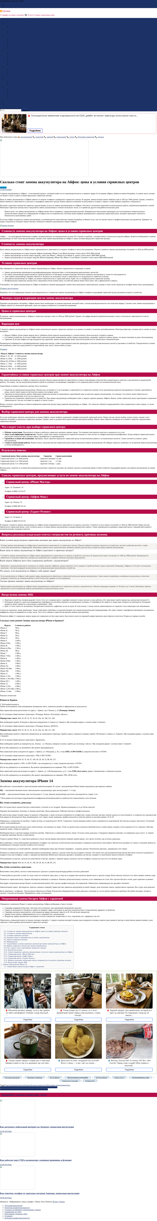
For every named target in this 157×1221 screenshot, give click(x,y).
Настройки (13, 100)
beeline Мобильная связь (18, 21)
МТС (7, 36)
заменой (50, 137)
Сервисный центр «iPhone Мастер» (19, 954)
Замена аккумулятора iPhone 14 (14, 964)
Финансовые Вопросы (18, 56)
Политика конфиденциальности (17, 1208)
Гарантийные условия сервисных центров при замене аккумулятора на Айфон (35, 944)
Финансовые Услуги (17, 46)
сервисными (61, 137)
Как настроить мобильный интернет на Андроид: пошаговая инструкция (37, 1127)
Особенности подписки (18, 69)
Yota (6, 50)
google (11, 81)
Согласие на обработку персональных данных (23, 1210)
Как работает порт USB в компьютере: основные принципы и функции (35, 1160)
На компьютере (15, 91)
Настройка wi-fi (15, 62)
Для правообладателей (13, 1206)
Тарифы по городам (17, 54)
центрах (101, 137)
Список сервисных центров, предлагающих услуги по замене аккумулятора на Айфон (38, 952)
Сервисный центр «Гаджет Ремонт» (19, 958)
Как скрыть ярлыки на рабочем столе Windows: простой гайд (24, 1089)
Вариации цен (11, 942)
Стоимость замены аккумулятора (18, 933)
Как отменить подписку (18, 71)
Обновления (14, 96)
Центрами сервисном (86, 137)
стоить (71, 137)
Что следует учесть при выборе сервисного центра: (25, 948)
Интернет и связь (11, 79)
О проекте (9, 1216)
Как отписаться (11, 67)
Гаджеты (8, 87)
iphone (11, 98)
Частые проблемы (16, 94)
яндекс (11, 83)
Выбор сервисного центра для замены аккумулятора (25, 946)
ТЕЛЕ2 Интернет (16, 27)
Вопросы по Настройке (18, 58)
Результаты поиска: (13, 950)
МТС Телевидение (16, 42)
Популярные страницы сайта (16, 1214)
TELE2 (7, 23)
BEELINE (8, 19)
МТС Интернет (15, 40)
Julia (10, 190)
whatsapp (12, 85)
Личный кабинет (16, 60)
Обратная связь (11, 7)
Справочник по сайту (13, 1212)
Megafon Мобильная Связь (19, 33)
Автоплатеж (14, 48)
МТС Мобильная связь (18, 38)
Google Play (9, 77)
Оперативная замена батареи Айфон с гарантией (24, 966)
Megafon (8, 29)
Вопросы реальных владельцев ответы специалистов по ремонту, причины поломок (37, 960)
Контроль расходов (16, 44)
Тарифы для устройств (18, 52)
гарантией (39, 137)
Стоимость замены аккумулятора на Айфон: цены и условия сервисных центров (36, 931)
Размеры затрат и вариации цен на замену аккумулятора (27, 937)
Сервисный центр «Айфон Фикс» (18, 956)
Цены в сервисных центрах (16, 940)
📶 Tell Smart (5, 11)
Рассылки (13, 73)
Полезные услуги (16, 75)
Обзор (7, 102)
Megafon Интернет (16, 31)
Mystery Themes (59, 1202)
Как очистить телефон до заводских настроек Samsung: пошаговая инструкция (39, 1193)
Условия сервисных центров (16, 935)
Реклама (8, 5)
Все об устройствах (16, 89)
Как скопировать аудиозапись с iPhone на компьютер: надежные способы (28, 1087)
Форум (7, 104)
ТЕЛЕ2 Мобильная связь (19, 25)
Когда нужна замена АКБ (15, 962)
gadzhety (3, 187)
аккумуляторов (26, 137)
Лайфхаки (13, 65)
